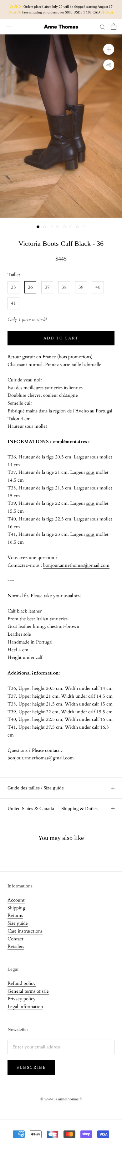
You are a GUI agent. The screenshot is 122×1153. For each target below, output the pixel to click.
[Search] (102, 26)
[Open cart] (113, 26)
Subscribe (31, 1067)
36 (30, 287)
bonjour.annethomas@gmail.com (76, 565)
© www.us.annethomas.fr (61, 1099)
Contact (15, 939)
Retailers (16, 946)
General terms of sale (28, 991)
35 (13, 287)
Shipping (16, 908)
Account (16, 900)
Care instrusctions (25, 931)
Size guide (18, 923)
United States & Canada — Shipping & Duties (53, 808)
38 (64, 287)
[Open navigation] (9, 26)
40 (97, 287)
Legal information (25, 1006)
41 (13, 303)
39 (81, 287)
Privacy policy (22, 998)
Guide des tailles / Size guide (36, 787)
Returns (15, 915)
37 (47, 287)
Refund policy (22, 983)
